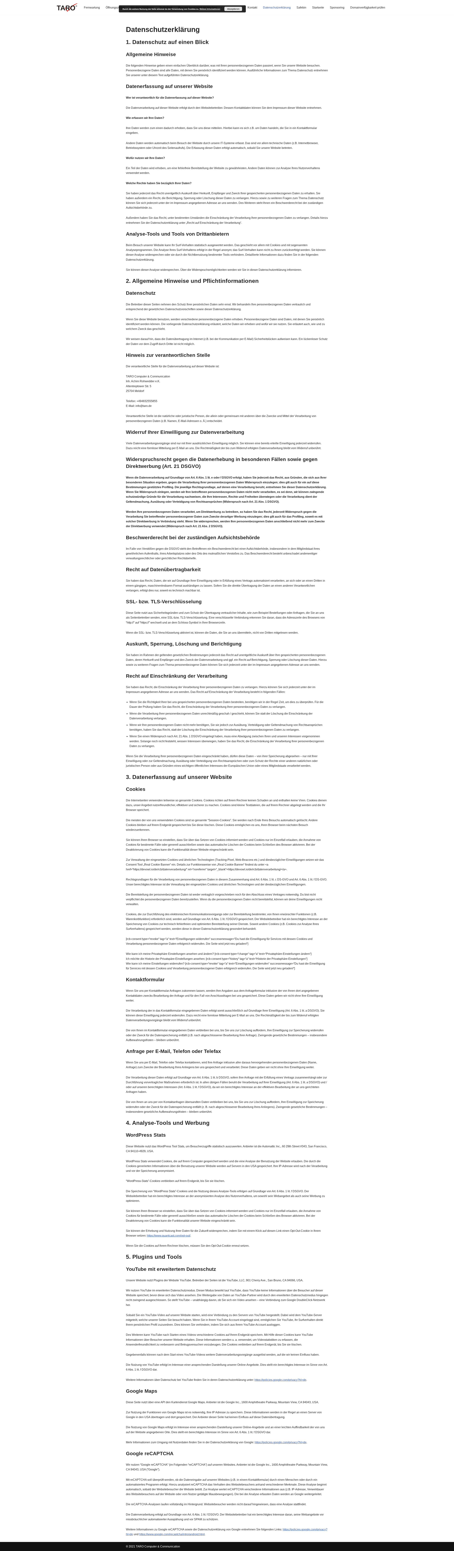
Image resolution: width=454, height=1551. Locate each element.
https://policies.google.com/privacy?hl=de (280, 1379)
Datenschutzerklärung (277, 7)
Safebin (301, 7)
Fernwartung (92, 7)
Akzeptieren (233, 8)
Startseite (318, 7)
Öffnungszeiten (115, 7)
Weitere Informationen (210, 9)
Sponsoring (337, 7)
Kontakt (252, 7)
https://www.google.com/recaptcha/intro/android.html (172, 1534)
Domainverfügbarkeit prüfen (367, 7)
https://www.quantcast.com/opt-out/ (168, 1235)
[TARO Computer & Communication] (67, 7)
